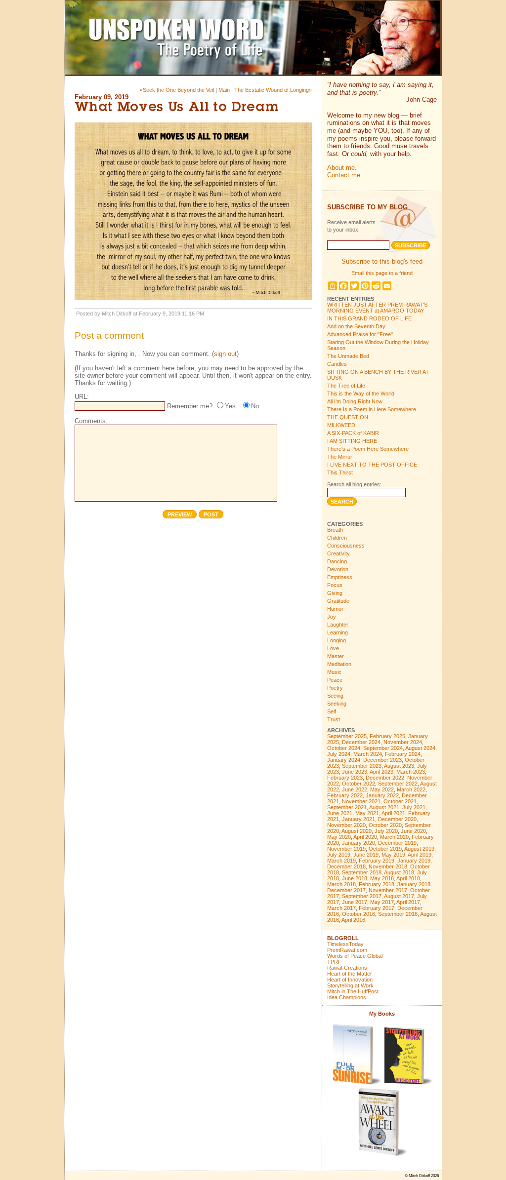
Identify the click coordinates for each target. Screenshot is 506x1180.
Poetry (335, 688)
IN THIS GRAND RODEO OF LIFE (369, 318)
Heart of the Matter (349, 974)
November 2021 (361, 801)
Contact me (343, 175)
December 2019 (397, 843)
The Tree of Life (346, 386)
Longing (336, 640)
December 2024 (361, 742)
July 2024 (338, 754)
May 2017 (382, 902)
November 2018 (388, 866)
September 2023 (361, 766)
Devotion (337, 569)
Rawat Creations (347, 968)
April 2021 (393, 813)
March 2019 (341, 861)
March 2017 (341, 908)
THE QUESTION (347, 417)
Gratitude (338, 601)
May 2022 (382, 789)
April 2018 (408, 878)
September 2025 (347, 736)
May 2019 (393, 855)
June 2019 (366, 855)
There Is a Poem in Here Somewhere (371, 409)
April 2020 (365, 837)
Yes (230, 406)
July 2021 (413, 807)
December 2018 (346, 866)
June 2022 (354, 789)
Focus (334, 585)
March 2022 (411, 789)
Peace (334, 680)
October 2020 (385, 825)
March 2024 (367, 754)
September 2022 (398, 784)
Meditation (339, 664)
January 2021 (358, 819)
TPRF (334, 962)
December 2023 (382, 760)
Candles (337, 364)
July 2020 (386, 831)
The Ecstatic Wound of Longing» (273, 90)
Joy (331, 617)
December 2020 (397, 819)
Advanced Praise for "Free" (360, 334)
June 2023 (354, 772)
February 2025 (387, 736)
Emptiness (339, 577)
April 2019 (419, 855)
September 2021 (347, 807)
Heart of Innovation (350, 980)
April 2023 (381, 772)
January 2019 (413, 861)
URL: (82, 396)
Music (334, 672)
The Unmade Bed (348, 356)
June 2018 (354, 878)
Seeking (336, 704)
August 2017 (399, 896)
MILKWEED (341, 425)
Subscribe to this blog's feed (381, 261)
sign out (225, 353)
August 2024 (420, 748)
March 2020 (394, 837)
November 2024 (402, 742)
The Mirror (339, 457)
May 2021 (367, 813)
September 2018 (361, 872)
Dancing (337, 561)
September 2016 (398, 914)
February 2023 (345, 778)
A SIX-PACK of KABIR (353, 433)
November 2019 (346, 849)
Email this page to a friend (382, 273)
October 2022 (358, 784)
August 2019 (419, 849)
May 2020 (339, 837)
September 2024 (383, 748)
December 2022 (385, 778)
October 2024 (343, 748)
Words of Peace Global (354, 956)
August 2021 (384, 807)
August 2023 (399, 766)
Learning (337, 632)
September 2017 (361, 896)
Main (224, 90)
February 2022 (345, 795)
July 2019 (338, 855)
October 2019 (385, 849)
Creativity (338, 553)
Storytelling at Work (350, 985)
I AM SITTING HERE (352, 441)
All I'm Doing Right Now (354, 401)
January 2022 (382, 795)
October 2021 (400, 801)
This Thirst (340, 472)
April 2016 (353, 920)
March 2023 (410, 772)
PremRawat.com (347, 950)
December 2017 (346, 890)
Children (337, 538)
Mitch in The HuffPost (353, 991)
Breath (335, 530)
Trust (333, 719)
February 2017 (376, 908)
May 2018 (382, 878)
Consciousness (346, 546)
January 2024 (343, 760)
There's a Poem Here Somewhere (368, 449)
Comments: (91, 421)
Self (331, 711)
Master (335, 656)
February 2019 (376, 861)
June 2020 (413, 831)
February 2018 (376, 884)
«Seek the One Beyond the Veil (177, 90)
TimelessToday (345, 944)
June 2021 (339, 813)
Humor (335, 609)
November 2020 (346, 825)
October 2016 (358, 914)
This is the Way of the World (360, 393)
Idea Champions (346, 997)
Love (333, 648)
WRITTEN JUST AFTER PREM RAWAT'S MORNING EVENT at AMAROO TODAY (377, 308)
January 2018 (413, 884)
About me (341, 167)
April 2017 (408, 902)
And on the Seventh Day (356, 326)
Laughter (337, 625)
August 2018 (399, 872)
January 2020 (358, 843)
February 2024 (403, 754)
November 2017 (388, 890)
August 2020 (356, 831)
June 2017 (354, 902)
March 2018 (341, 884)
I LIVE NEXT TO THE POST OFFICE (372, 465)
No (255, 406)
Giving (334, 593)
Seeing (335, 696)
